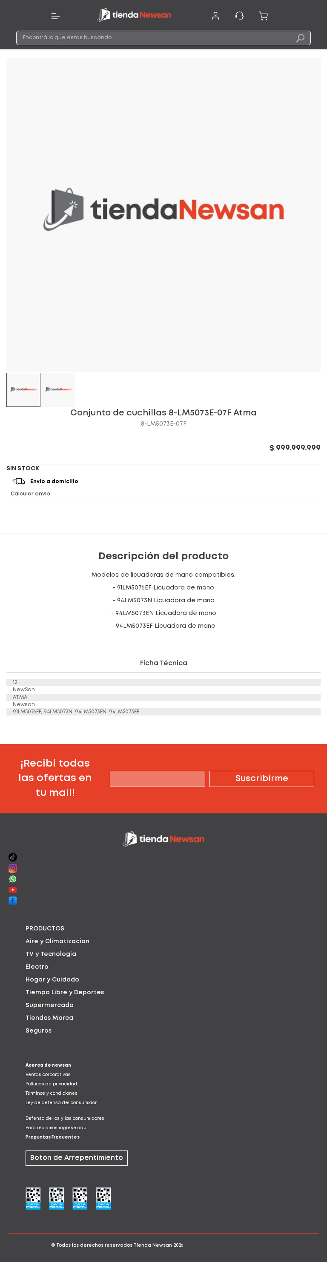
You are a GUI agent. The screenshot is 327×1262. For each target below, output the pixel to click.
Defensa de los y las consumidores (65, 1119)
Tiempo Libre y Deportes (65, 992)
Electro (37, 967)
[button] (58, 390)
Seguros (39, 1030)
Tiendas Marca (49, 1018)
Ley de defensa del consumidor (61, 1103)
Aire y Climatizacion (57, 941)
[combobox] (163, 38)
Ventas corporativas (48, 1075)
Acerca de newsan (48, 1065)
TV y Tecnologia (51, 954)
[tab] (163, 928)
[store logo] (134, 16)
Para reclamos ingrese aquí (57, 1128)
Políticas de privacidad (51, 1084)
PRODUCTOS (45, 928)
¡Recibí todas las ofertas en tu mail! (55, 778)
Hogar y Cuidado (52, 979)
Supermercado (50, 1005)
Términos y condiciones (51, 1094)
